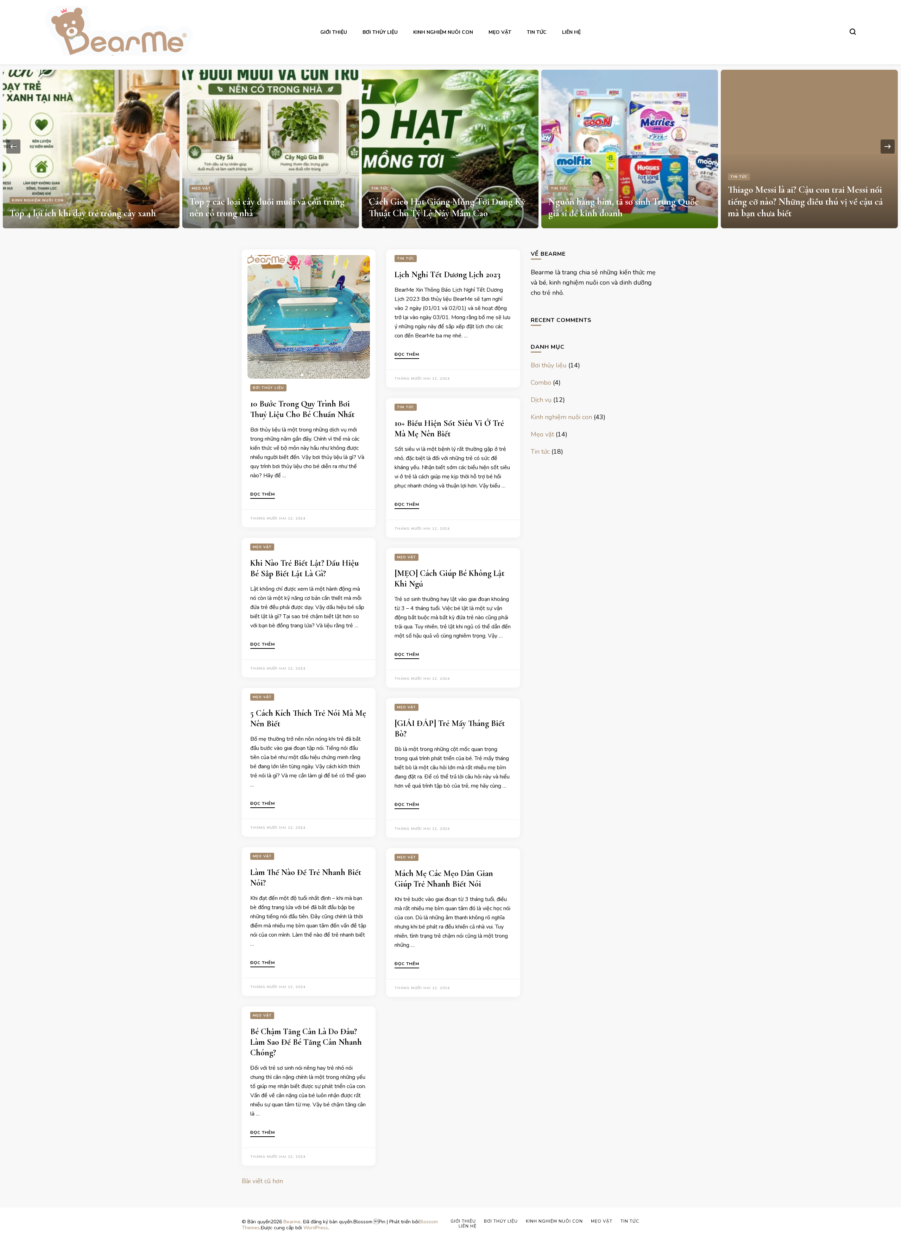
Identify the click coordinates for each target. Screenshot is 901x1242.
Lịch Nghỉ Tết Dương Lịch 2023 (447, 274)
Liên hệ (571, 32)
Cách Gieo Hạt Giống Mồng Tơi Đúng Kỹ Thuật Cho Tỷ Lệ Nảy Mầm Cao (447, 207)
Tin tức (537, 32)
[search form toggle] (853, 32)
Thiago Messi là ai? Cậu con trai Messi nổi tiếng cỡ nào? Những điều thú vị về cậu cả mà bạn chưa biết (805, 201)
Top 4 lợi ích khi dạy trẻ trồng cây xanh (83, 213)
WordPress (315, 1227)
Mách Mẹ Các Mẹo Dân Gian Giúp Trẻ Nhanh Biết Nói (444, 878)
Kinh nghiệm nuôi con (443, 32)
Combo (541, 382)
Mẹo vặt (500, 32)
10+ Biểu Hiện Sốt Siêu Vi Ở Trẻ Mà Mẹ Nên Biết (449, 428)
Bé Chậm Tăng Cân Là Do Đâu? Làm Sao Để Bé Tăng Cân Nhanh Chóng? (306, 1042)
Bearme (292, 1221)
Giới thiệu (333, 32)
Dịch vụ (541, 400)
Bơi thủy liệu (380, 32)
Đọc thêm (262, 494)
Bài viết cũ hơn (262, 1181)
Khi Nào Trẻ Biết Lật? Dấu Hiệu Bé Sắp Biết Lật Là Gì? (304, 568)
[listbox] (450, 146)
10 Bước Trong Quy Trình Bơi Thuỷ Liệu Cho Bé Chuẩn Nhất (302, 409)
